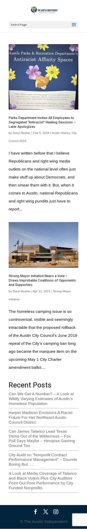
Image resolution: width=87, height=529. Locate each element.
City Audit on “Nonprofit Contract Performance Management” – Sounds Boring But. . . (43, 460)
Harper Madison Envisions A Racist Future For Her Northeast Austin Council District (40, 417)
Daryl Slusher (22, 133)
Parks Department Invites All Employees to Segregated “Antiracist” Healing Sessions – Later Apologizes (42, 122)
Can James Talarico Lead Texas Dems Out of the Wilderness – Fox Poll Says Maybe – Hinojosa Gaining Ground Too (42, 438)
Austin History (61, 133)
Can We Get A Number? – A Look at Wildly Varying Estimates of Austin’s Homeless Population (41, 399)
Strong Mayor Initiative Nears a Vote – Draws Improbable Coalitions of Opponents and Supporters (42, 280)
